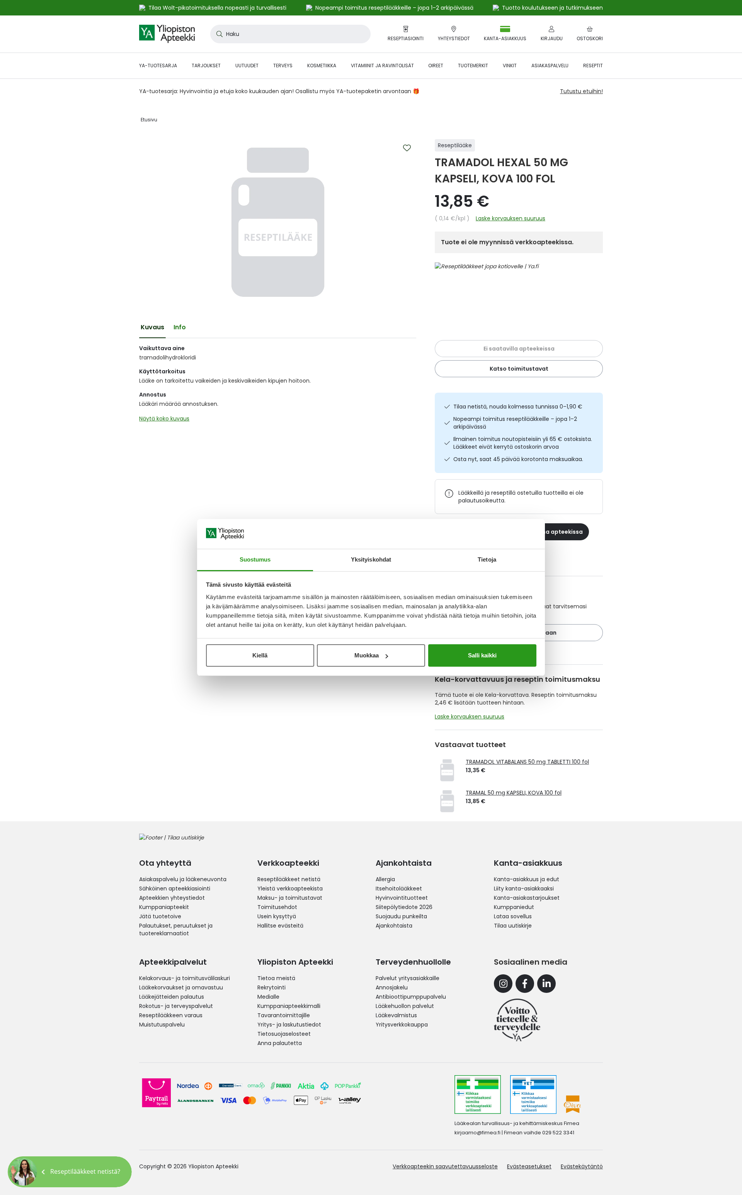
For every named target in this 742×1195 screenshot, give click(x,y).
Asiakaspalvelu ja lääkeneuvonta (182, 879)
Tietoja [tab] (487, 559)
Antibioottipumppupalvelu (411, 997)
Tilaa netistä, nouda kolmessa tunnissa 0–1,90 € (517, 406)
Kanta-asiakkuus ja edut (526, 879)
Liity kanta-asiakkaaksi (524, 888)
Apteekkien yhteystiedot (172, 898)
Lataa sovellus (513, 916)
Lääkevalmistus (396, 1015)
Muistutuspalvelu (162, 1024)
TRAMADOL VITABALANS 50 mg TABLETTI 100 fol (527, 762)
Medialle (268, 997)
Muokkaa (366, 655)
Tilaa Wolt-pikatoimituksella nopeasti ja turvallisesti (217, 8)
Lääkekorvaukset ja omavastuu (181, 987)
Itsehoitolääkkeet (399, 888)
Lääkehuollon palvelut (405, 1006)
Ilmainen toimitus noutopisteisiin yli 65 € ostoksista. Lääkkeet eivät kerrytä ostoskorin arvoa (522, 443)
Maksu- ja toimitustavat (289, 898)
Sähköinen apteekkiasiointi (174, 888)
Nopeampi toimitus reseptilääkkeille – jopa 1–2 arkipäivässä (515, 423)
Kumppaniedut (514, 907)
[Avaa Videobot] (23, 1171)
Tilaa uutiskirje (513, 925)
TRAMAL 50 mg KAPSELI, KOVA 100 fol (514, 793)
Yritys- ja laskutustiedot (289, 1024)
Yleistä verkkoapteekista (290, 888)
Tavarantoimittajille (283, 1015)
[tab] (152, 327)
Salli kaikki (482, 655)
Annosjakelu (392, 987)
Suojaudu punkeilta (401, 916)
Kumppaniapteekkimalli (288, 1006)
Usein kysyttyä (276, 916)
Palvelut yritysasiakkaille (407, 978)
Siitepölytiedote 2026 (404, 907)
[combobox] (290, 34)
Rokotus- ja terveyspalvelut (176, 1006)
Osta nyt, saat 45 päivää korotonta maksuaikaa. (518, 459)
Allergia (385, 879)
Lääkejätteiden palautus (171, 997)
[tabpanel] (277, 385)
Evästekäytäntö (582, 1166)
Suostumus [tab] (255, 559)
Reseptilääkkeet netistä (288, 879)
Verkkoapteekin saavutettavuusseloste (445, 1166)
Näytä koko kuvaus (164, 418)
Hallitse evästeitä (280, 925)
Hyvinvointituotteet (402, 898)
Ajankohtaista (394, 925)
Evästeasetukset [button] (529, 1166)
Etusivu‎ (149, 119)
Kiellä (259, 655)
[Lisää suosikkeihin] (407, 148)
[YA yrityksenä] (517, 1020)
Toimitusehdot (277, 907)
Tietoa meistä (276, 978)
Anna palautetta (279, 1043)
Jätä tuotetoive (160, 916)
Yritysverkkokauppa (402, 1024)
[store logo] (167, 34)
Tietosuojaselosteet (284, 1034)
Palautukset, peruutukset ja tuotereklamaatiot (176, 929)
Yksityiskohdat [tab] (371, 559)
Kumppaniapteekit (164, 907)
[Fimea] (477, 1094)
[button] (70, 1171)
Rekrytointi (271, 987)
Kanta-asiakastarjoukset (527, 898)
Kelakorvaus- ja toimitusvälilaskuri (184, 978)
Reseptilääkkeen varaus (171, 1015)
